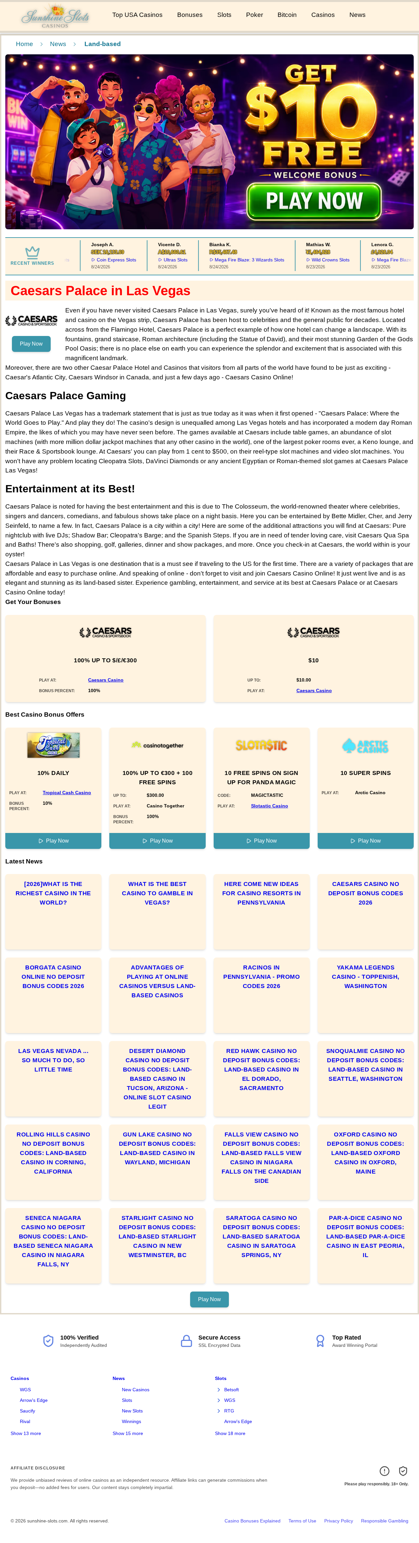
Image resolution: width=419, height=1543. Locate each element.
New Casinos (135, 1389)
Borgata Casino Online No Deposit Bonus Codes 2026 (53, 976)
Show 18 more (230, 1433)
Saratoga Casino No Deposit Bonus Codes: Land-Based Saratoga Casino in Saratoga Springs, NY (261, 1236)
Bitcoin (287, 14)
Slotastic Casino (269, 805)
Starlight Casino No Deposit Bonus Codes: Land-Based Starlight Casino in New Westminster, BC (157, 1236)
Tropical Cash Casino (67, 792)
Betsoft (231, 1389)
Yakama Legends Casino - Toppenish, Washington (365, 976)
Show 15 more (128, 1433)
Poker (254, 14)
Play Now (31, 344)
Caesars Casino (106, 680)
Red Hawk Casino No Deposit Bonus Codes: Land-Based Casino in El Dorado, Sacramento (261, 1069)
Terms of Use (302, 1520)
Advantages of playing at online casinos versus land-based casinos (157, 981)
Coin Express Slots (103, 259)
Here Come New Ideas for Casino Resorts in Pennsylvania (261, 893)
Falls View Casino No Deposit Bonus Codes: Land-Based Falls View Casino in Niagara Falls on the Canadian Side (261, 1157)
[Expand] (219, 1390)
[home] (55, 26)
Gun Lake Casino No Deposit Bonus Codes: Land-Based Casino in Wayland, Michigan (157, 1148)
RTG (229, 1410)
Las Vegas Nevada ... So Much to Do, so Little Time (53, 1060)
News (357, 14)
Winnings (131, 1421)
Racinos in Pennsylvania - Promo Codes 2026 (261, 976)
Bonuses (190, 14)
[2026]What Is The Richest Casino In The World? (53, 893)
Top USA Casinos (137, 14)
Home (24, 43)
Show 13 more (26, 1433)
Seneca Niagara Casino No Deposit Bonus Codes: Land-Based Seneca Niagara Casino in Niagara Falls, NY (53, 1241)
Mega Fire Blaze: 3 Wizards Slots (236, 259)
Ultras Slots (162, 259)
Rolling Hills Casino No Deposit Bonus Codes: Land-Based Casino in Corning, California (53, 1153)
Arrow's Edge (34, 1400)
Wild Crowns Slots (317, 259)
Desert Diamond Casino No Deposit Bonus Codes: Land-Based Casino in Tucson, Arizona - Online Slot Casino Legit (157, 1079)
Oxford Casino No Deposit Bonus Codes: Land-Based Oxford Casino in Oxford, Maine (365, 1153)
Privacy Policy (338, 1520)
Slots (224, 14)
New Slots (132, 1410)
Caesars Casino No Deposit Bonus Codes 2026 (365, 893)
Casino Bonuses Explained (253, 1520)
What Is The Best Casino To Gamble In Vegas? (157, 893)
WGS (25, 1389)
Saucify (27, 1410)
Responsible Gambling (384, 1520)
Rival (25, 1421)
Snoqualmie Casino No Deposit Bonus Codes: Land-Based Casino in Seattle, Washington (365, 1065)
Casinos (323, 14)
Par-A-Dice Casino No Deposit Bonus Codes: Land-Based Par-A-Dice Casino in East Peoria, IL (365, 1236)
